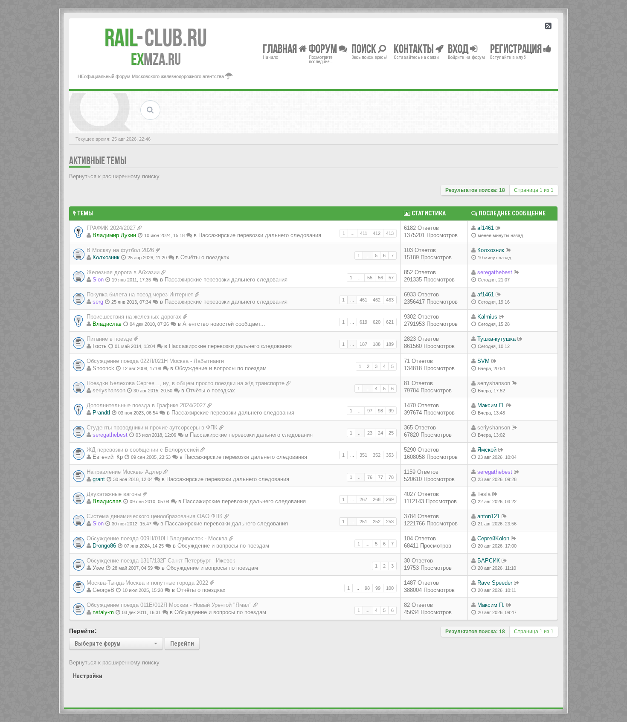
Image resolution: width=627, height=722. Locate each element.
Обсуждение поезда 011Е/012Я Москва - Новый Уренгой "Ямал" (169, 605)
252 (376, 521)
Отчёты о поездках (204, 257)
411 (363, 233)
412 (376, 233)
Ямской (486, 450)
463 (390, 299)
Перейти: (83, 630)
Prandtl (101, 412)
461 (363, 299)
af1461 (485, 228)
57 (391, 277)
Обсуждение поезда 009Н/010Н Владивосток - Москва (157, 538)
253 (390, 521)
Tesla (484, 494)
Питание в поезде (109, 339)
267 (363, 499)
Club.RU (155, 37)
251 (363, 521)
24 (380, 432)
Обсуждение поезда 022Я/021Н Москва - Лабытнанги (155, 361)
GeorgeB (103, 590)
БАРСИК (488, 560)
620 (376, 322)
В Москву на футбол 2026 (120, 250)
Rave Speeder (494, 583)
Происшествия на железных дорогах (134, 316)
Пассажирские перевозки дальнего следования (259, 235)
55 (369, 277)
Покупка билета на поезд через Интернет (140, 294)
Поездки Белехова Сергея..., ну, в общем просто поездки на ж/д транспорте (185, 383)
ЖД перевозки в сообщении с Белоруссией (143, 450)
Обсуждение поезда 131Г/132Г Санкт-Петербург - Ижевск (161, 560)
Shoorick (103, 368)
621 (390, 322)
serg (98, 302)
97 (369, 410)
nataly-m (103, 612)
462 (376, 299)
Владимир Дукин (114, 235)
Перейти (182, 643)
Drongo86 (104, 545)
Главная (281, 48)
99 (391, 410)
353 (390, 455)
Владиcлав (107, 324)
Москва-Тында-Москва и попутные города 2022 (147, 583)
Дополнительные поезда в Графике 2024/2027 (146, 405)
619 (363, 322)
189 (390, 344)
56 (380, 277)
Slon (98, 279)
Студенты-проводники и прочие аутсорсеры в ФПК (152, 427)
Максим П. (491, 405)
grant (99, 479)
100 (390, 588)
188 (376, 344)
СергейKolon (493, 538)
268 (376, 499)
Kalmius (487, 316)
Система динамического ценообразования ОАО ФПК (155, 516)
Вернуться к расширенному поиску (114, 176)
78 (391, 477)
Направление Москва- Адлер (124, 472)
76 (369, 477)
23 (369, 432)
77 (380, 477)
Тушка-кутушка (496, 339)
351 (363, 455)
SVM (483, 361)
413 (390, 233)
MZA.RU (156, 59)
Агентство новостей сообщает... (224, 324)
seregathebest (494, 272)
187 (363, 344)
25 (391, 432)
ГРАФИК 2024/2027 (111, 228)
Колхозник (106, 257)
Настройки (87, 676)
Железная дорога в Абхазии (123, 272)
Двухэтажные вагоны (114, 494)
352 (376, 455)
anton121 (488, 516)
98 (380, 410)
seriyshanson (109, 390)
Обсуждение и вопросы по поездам (221, 368)
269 (390, 499)
